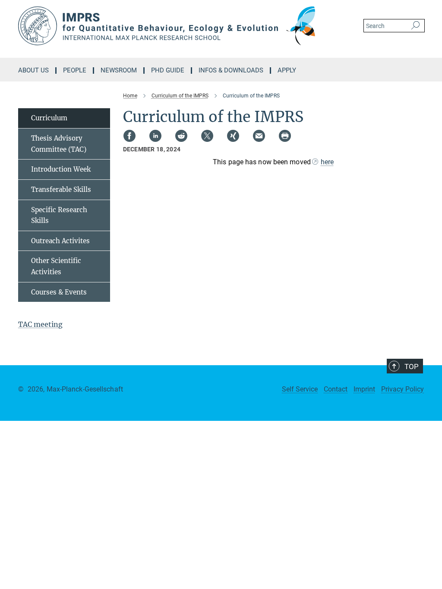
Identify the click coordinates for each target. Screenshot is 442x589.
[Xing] (233, 135)
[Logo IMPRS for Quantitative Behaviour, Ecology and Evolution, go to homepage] (180, 25)
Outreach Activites (60, 241)
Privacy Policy (402, 389)
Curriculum (49, 118)
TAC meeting (40, 324)
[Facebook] (129, 135)
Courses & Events (59, 292)
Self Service (300, 389)
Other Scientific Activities (56, 266)
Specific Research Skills (59, 215)
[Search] (415, 26)
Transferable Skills (61, 189)
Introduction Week (61, 169)
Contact (335, 389)
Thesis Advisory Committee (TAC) (58, 144)
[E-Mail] (259, 135)
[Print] (284, 135)
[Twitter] (207, 135)
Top (411, 366)
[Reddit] (181, 135)
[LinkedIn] (155, 135)
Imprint (364, 389)
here (327, 162)
